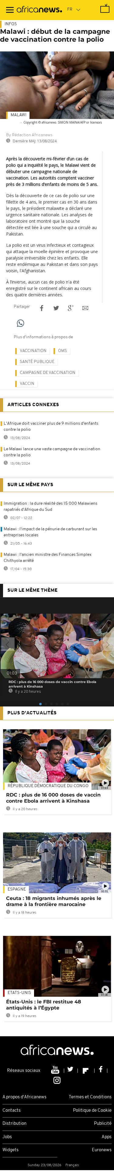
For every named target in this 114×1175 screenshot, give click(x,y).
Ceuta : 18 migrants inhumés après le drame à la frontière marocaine (53, 901)
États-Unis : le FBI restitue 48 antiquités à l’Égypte (43, 1005)
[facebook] (101, 1071)
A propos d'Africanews (24, 1097)
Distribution (14, 1123)
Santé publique (37, 362)
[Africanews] (39, 10)
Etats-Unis (19, 993)
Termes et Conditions (90, 1097)
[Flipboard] (86, 1071)
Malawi (18, 115)
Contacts (11, 1110)
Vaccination (33, 351)
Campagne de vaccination (47, 373)
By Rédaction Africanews (29, 135)
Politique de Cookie (92, 1110)
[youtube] (55, 1071)
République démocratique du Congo (48, 786)
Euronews (102, 1150)
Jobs (7, 1137)
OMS (62, 351)
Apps (107, 1137)
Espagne (17, 889)
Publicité (103, 1123)
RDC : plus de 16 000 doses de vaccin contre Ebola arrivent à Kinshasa (53, 798)
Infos (11, 24)
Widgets (10, 1150)
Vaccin (27, 384)
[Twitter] (71, 1071)
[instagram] (57, 1080)
